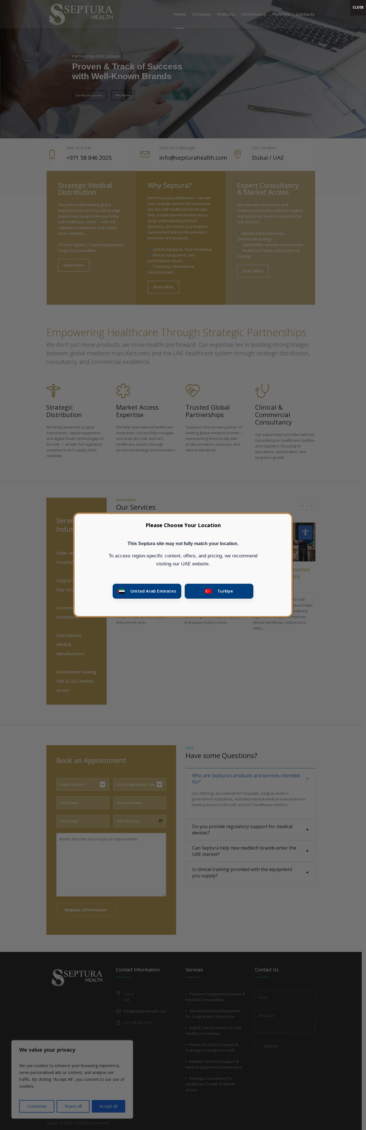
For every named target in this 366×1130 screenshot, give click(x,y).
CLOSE (358, 7)
